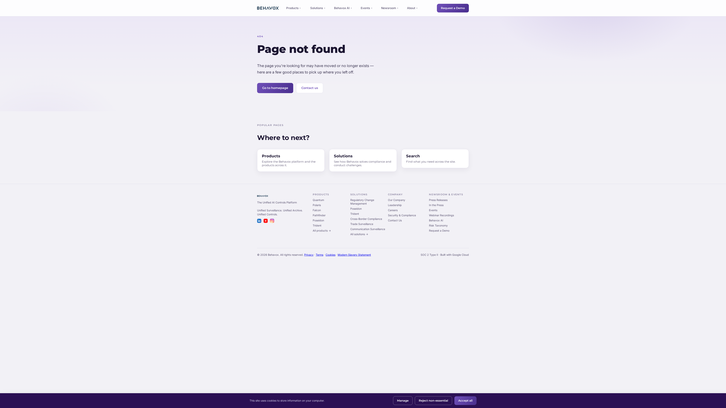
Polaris (317, 205)
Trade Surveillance (361, 224)
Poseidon (318, 220)
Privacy (308, 254)
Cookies (330, 254)
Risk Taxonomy (438, 225)
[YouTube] (266, 221)
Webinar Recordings (441, 215)
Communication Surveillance (367, 229)
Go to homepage (275, 88)
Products (292, 9)
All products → (322, 230)
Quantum (318, 200)
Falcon (317, 210)
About (411, 8)
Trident (317, 225)
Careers (393, 210)
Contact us (309, 88)
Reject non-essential (433, 400)
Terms (319, 254)
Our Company (396, 200)
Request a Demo (453, 8)
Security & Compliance (402, 215)
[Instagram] (272, 221)
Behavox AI (342, 8)
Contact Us (395, 220)
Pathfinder (319, 215)
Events (365, 8)
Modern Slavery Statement (354, 254)
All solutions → (359, 234)
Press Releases (438, 200)
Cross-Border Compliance (366, 218)
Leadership (395, 205)
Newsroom (388, 8)
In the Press (436, 205)
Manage (403, 400)
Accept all (465, 400)
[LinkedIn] (259, 221)
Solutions (316, 8)
